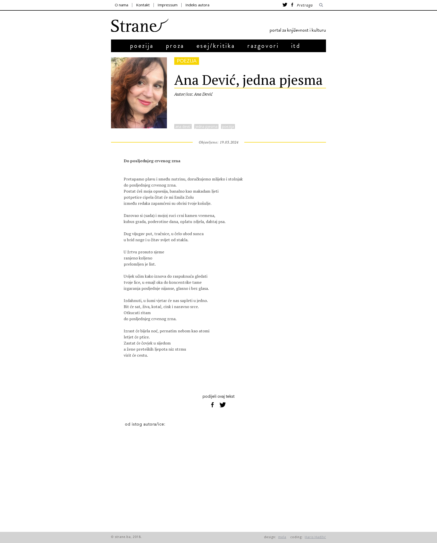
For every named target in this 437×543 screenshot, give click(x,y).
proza (175, 45)
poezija (142, 45)
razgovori (263, 45)
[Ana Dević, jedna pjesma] (139, 126)
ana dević (183, 126)
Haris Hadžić (315, 537)
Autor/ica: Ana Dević (193, 94)
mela (282, 537)
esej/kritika (215, 45)
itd (296, 45)
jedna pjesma (206, 126)
